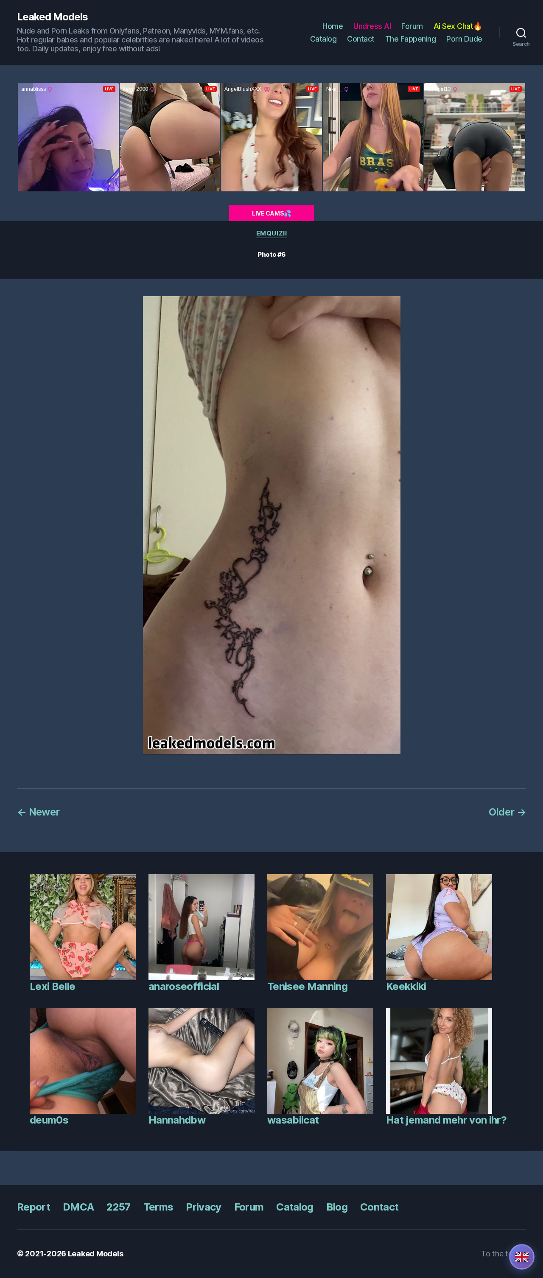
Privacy (203, 1207)
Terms (158, 1207)
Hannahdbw (176, 1120)
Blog (336, 1207)
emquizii (271, 233)
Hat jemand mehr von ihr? (446, 1120)
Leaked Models (52, 17)
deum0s (49, 1120)
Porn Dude (464, 38)
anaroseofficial (183, 986)
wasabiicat (293, 1120)
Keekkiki (406, 986)
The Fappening (410, 38)
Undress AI (372, 26)
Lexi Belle (52, 986)
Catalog (323, 38)
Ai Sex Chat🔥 (458, 26)
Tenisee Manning (307, 986)
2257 (118, 1207)
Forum (412, 26)
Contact (361, 38)
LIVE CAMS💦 (271, 213)
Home (332, 26)
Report (33, 1207)
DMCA (78, 1207)
